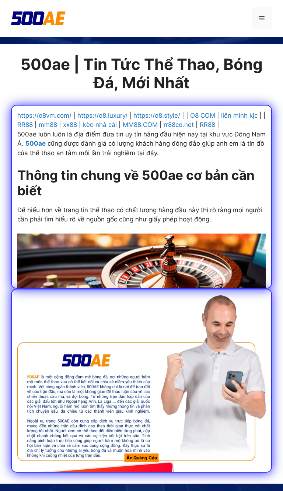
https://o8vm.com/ (44, 115)
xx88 (70, 124)
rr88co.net (179, 124)
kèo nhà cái (100, 124)
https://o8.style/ (156, 115)
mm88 (48, 124)
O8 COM (202, 115)
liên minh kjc (239, 115)
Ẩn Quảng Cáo (141, 457)
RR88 (25, 124)
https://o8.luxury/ (102, 115)
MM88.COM (140, 124)
